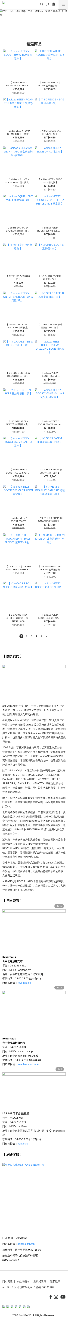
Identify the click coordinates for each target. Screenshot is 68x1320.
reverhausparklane (28, 1064)
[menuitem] (21, 636)
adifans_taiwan (26, 1244)
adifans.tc (23, 1143)
